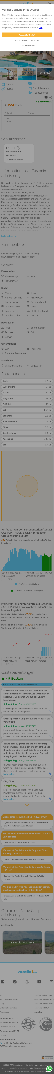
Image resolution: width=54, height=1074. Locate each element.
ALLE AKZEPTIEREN (27, 35)
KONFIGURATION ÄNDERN (27, 40)
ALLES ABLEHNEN (27, 45)
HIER (40, 28)
